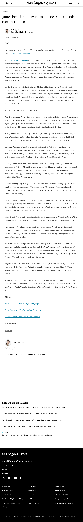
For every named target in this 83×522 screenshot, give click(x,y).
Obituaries (32, 490)
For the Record (60, 490)
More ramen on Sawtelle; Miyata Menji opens (23, 303)
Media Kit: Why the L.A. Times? (13, 499)
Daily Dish (6, 11)
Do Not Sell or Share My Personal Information (64, 516)
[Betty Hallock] (7, 31)
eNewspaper (6, 486)
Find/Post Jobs (7, 490)
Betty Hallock (18, 30)
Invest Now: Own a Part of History (11, 505)
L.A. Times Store (34, 503)
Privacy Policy (35, 516)
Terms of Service (27, 516)
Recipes (31, 495)
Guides (30, 499)
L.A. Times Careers (61, 495)
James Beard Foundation (18, 60)
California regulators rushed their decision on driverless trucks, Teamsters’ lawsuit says (33, 407)
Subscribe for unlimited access (11, 466)
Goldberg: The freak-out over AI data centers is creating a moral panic (27, 435)
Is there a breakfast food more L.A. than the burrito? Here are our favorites (29, 426)
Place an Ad (6, 495)
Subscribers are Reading (15, 402)
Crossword (32, 486)
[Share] (7, 43)
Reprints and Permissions (64, 503)
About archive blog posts (22, 53)
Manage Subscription (62, 499)
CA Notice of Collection (46, 516)
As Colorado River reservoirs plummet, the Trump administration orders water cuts (32, 420)
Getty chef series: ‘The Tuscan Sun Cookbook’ (23, 310)
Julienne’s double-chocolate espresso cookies (22, 316)
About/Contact (60, 486)
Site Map (5, 469)
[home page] (41, 3)
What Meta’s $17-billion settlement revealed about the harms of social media (29, 414)
